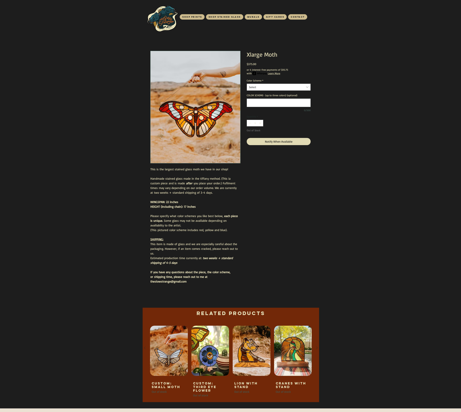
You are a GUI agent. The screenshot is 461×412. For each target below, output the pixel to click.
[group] (231, 361)
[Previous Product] (145, 348)
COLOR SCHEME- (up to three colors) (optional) (272, 95)
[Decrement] (249, 123)
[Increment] (260, 123)
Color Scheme (255, 80)
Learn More (274, 73)
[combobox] (279, 87)
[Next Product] (317, 348)
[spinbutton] (255, 123)
